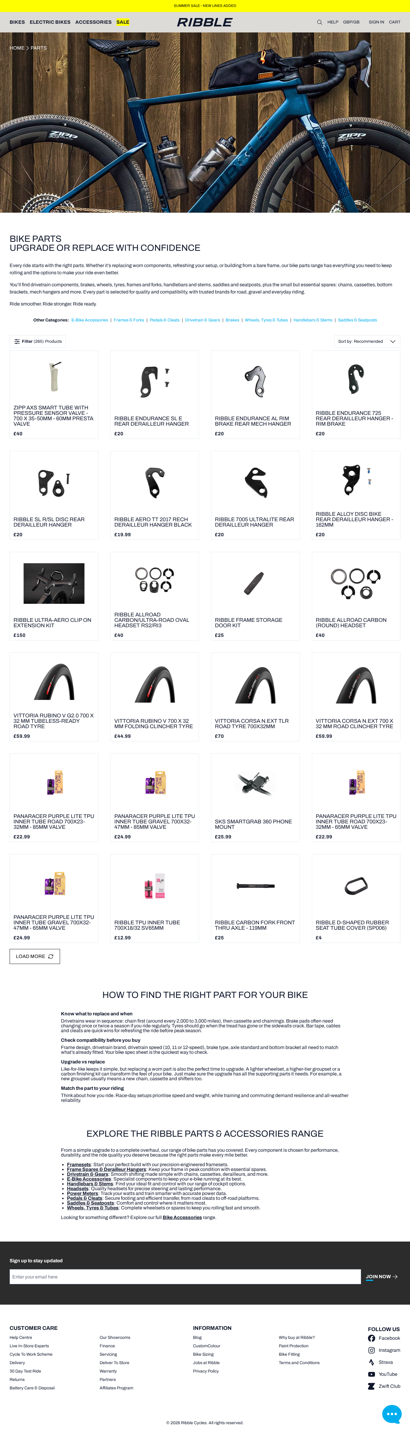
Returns (17, 1379)
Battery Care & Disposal (32, 1388)
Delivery (17, 1363)
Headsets (78, 1188)
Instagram (389, 1350)
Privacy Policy (206, 1371)
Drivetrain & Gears (202, 320)
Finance (107, 1346)
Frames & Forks (129, 320)
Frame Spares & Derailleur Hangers (106, 1169)
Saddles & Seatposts (357, 320)
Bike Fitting (289, 1354)
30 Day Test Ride (25, 1371)
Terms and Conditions (299, 1363)
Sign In (376, 22)
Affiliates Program (116, 1388)
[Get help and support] (392, 1414)
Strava (386, 1362)
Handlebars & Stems (313, 320)
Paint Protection (294, 1346)
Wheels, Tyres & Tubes (266, 320)
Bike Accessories (182, 1217)
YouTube (388, 1374)
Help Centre (21, 1337)
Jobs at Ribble (206, 1363)
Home (17, 47)
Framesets (79, 1164)
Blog (197, 1337)
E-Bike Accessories (89, 320)
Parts (39, 47)
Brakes (232, 320)
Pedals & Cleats (164, 320)
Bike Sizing (203, 1354)
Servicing (108, 1354)
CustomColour (206, 1346)
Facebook (389, 1338)
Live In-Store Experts (29, 1346)
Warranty (108, 1371)
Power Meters (82, 1193)
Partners (108, 1379)
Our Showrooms (115, 1337)
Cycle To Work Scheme (31, 1354)
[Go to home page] (205, 22)
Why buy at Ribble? (297, 1337)
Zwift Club (389, 1386)
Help (332, 22)
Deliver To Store (114, 1363)
